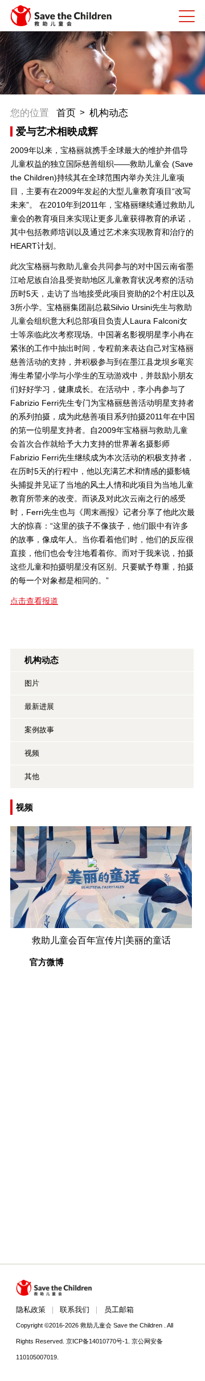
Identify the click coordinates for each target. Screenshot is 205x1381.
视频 (31, 753)
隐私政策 (31, 1309)
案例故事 (39, 729)
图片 (31, 683)
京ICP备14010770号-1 (97, 1341)
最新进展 (39, 706)
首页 (66, 113)
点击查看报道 (34, 600)
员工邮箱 (119, 1309)
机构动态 (108, 113)
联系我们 (74, 1309)
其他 (31, 776)
